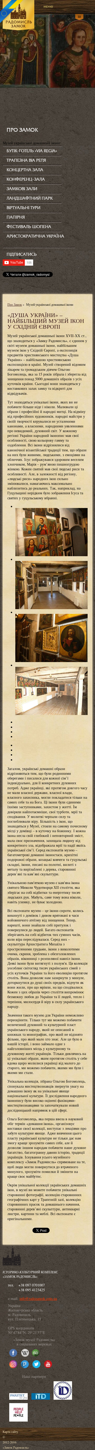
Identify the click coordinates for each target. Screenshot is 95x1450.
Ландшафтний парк (30, 198)
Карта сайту (10, 1431)
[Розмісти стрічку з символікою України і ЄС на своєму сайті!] (12, 12)
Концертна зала (25, 169)
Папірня (16, 217)
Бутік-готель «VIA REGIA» (32, 151)
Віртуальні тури (23, 207)
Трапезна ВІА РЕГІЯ (26, 160)
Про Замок (14, 304)
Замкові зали (22, 188)
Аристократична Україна (35, 236)
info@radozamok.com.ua (38, 1298)
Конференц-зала (26, 179)
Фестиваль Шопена (29, 226)
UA (79, 16)
